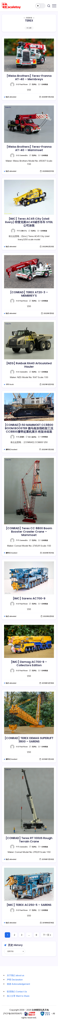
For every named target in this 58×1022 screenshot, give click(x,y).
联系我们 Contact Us (17, 991)
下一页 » (47, 935)
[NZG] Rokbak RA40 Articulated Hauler (29, 365)
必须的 (22, 437)
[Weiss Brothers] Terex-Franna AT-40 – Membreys (29, 77)
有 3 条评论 (32, 437)
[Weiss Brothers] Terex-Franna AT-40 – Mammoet (29, 148)
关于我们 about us (15, 975)
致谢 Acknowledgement (18, 984)
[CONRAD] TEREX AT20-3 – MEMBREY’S (29, 294)
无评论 (34, 84)
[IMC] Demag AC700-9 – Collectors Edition (29, 663)
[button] (40, 5)
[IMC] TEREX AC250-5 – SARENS (29, 905)
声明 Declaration (15, 979)
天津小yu (23, 231)
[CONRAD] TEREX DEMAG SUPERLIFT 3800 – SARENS (29, 739)
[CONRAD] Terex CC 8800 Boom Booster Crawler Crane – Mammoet (29, 531)
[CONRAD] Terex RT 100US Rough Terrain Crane (29, 839)
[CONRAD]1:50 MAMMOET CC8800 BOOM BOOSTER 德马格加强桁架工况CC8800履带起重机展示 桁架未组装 (29, 428)
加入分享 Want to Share (18, 996)
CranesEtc (23, 155)
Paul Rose (23, 84)
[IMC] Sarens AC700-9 (29, 598)
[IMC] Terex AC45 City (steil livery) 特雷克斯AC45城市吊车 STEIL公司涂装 (29, 222)
